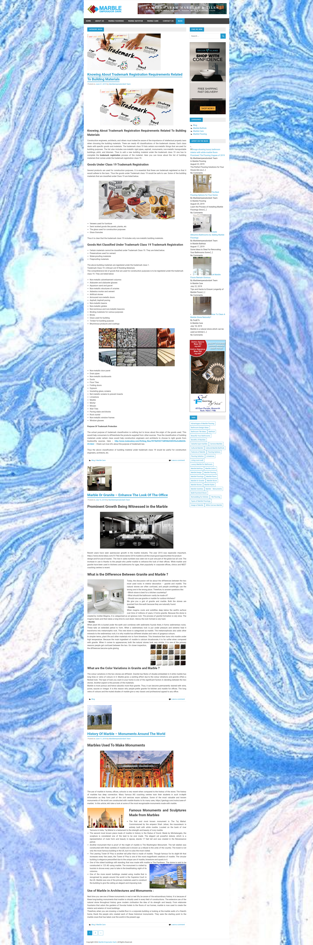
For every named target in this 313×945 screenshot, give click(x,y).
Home (88, 21)
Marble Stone (212, 481)
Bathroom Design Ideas (200, 428)
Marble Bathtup (197, 468)
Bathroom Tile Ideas (198, 432)
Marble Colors (210, 468)
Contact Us (168, 21)
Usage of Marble (197, 505)
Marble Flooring (116, 21)
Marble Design (196, 472)
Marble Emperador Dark (107, 942)
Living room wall (197, 460)
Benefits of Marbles (198, 440)
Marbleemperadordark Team (120, 84)
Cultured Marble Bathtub (215, 448)
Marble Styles (209, 485)
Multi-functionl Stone (199, 493)
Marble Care (152, 21)
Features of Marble (198, 452)
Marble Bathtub (135, 21)
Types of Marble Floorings (200, 501)
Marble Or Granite (197, 481)
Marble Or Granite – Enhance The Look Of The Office (127, 495)
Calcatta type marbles (199, 444)
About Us (99, 21)
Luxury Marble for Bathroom (201, 464)
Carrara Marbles (216, 444)
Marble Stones (196, 485)
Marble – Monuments (214, 489)
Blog (180, 21)
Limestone (210, 456)
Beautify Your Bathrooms (200, 436)
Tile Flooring (215, 497)
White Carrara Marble (214, 505)
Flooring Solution (197, 456)
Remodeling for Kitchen (199, 497)
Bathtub (212, 432)
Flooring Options (214, 452)
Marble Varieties (197, 489)
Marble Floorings (197, 476)
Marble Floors (211, 476)
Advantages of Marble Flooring (202, 423)
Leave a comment (178, 460)
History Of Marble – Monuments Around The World (126, 734)
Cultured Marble (197, 448)
